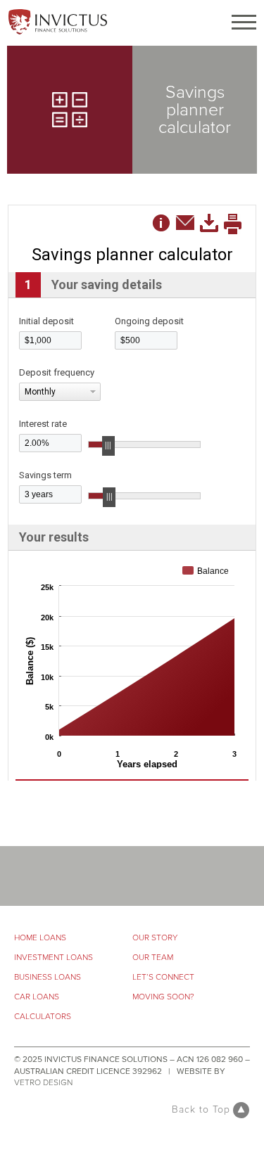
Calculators (42, 1016)
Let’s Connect (163, 977)
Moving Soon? (163, 997)
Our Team (152, 957)
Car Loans (36, 997)
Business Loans (47, 977)
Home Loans (40, 938)
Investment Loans (53, 957)
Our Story (154, 938)
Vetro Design (43, 1082)
